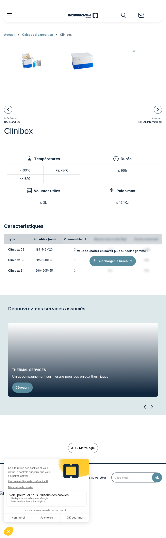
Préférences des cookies (138, 517)
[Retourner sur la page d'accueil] (83, 15)
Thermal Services (29, 370)
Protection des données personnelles (101, 517)
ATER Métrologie (83, 448)
